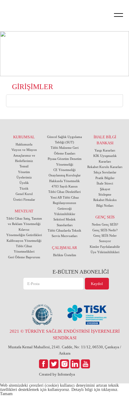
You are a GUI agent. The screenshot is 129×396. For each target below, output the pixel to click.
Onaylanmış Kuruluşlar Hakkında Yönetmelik (65, 177)
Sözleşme (104, 194)
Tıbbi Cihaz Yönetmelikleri (24, 248)
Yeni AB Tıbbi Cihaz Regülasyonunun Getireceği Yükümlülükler (64, 206)
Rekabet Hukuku (105, 200)
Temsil (24, 166)
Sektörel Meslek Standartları (64, 222)
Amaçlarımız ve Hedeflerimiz (24, 158)
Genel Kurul (24, 194)
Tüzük (24, 188)
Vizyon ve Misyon (24, 150)
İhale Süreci (105, 183)
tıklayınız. (109, 389)
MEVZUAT (24, 211)
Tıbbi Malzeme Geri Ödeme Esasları (65, 150)
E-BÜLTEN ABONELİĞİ (80, 272)
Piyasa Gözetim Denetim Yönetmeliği (65, 161)
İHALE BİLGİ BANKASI (105, 140)
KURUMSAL (24, 137)
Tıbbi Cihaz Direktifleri (64, 192)
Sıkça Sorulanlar (105, 172)
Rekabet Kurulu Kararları (104, 167)
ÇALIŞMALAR (64, 247)
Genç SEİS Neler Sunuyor (105, 238)
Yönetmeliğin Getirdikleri (24, 235)
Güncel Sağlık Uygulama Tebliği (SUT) (64, 139)
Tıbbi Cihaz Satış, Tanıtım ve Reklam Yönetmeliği (24, 221)
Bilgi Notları (104, 205)
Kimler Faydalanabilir (105, 246)
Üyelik (24, 182)
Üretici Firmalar (24, 199)
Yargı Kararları (104, 150)
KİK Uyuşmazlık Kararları (105, 158)
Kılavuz (24, 229)
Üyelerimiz (24, 177)
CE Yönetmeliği (64, 170)
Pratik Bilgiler (105, 178)
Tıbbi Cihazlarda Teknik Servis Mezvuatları (64, 233)
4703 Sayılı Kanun (65, 186)
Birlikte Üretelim (64, 255)
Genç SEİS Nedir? (105, 230)
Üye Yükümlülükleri (105, 252)
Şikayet (105, 189)
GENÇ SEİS (105, 217)
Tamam (6, 394)
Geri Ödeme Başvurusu (24, 257)
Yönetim (24, 172)
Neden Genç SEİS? (105, 224)
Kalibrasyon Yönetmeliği (24, 240)
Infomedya (66, 374)
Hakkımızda (24, 144)
